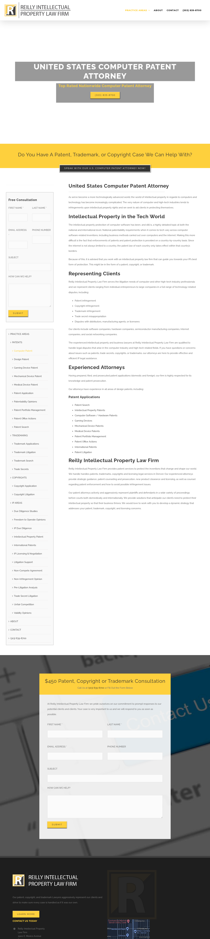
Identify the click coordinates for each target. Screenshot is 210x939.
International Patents (25, 545)
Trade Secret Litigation (26, 596)
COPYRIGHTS (19, 477)
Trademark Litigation (25, 452)
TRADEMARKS (20, 435)
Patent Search (21, 427)
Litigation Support (23, 562)
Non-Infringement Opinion (28, 579)
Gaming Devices (83, 420)
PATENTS (17, 342)
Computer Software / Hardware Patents (96, 415)
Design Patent (21, 359)
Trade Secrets (21, 469)
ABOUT (14, 621)
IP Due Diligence (23, 528)
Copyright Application (25, 486)
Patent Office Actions (25, 418)
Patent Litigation (83, 452)
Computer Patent (23, 350)
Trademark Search (23, 460)
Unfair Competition (24, 604)
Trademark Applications (26, 443)
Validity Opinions (22, 613)
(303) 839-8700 (18, 638)
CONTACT (15, 629)
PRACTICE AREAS (19, 334)
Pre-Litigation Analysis (25, 587)
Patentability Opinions (25, 401)
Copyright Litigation (24, 494)
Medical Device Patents (87, 431)
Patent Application (23, 393)
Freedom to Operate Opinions (30, 519)
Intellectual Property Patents (90, 410)
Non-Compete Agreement (28, 570)
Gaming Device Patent (26, 367)
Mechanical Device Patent (28, 376)
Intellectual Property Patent (28, 536)
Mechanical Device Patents (89, 426)
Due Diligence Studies (26, 511)
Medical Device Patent (26, 384)
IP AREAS (17, 503)
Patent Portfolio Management (29, 410)
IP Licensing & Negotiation (28, 553)
